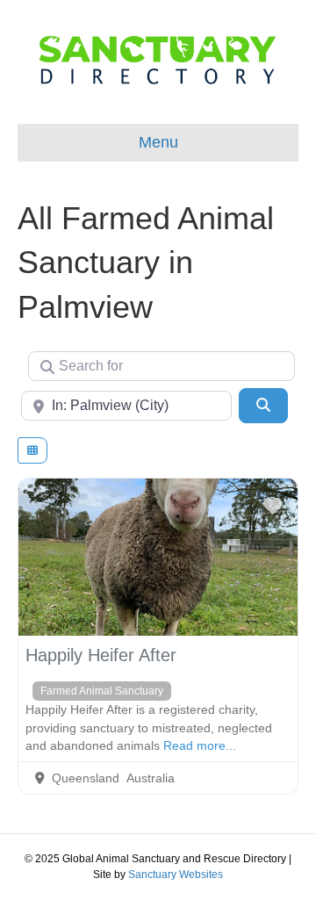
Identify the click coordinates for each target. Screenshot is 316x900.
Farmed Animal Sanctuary (101, 690)
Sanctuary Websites (175, 874)
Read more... (199, 745)
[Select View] (32, 450)
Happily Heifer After (100, 655)
